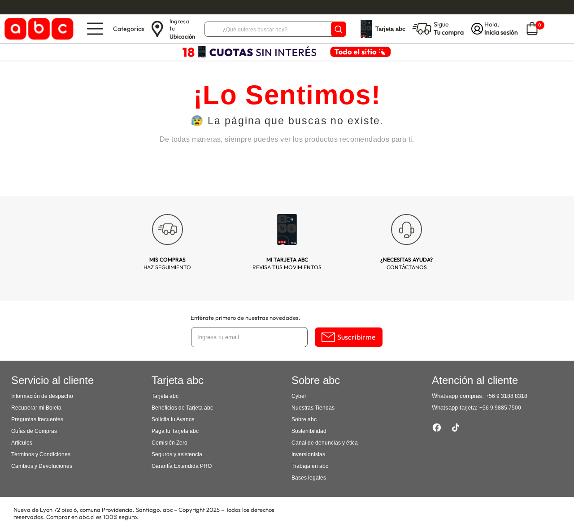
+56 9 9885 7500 (500, 408)
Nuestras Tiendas (313, 408)
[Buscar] (338, 29)
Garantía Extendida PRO (182, 466)
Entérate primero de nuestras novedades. (245, 317)
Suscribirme (356, 336)
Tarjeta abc (165, 396)
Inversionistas (308, 454)
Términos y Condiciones (40, 454)
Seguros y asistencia (177, 454)
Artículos (21, 443)
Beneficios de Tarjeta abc (182, 408)
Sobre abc (304, 419)
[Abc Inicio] (37, 29)
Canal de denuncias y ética (324, 443)
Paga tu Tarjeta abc (175, 431)
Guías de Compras (34, 431)
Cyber (298, 396)
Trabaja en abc (309, 466)
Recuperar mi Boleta (36, 408)
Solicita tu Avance (173, 419)
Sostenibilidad (308, 431)
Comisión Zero (169, 443)
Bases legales (308, 478)
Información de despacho (42, 396)
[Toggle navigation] (95, 28)
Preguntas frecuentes (37, 419)
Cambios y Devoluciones (41, 466)
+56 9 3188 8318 (506, 396)
